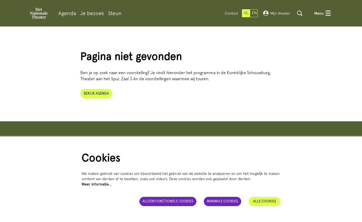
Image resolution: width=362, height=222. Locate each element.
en (254, 13)
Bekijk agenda (96, 93)
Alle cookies (264, 201)
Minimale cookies (222, 201)
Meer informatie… (96, 184)
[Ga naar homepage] (39, 13)
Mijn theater (280, 13)
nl (246, 13)
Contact (231, 13)
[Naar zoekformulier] (300, 13)
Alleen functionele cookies (168, 201)
